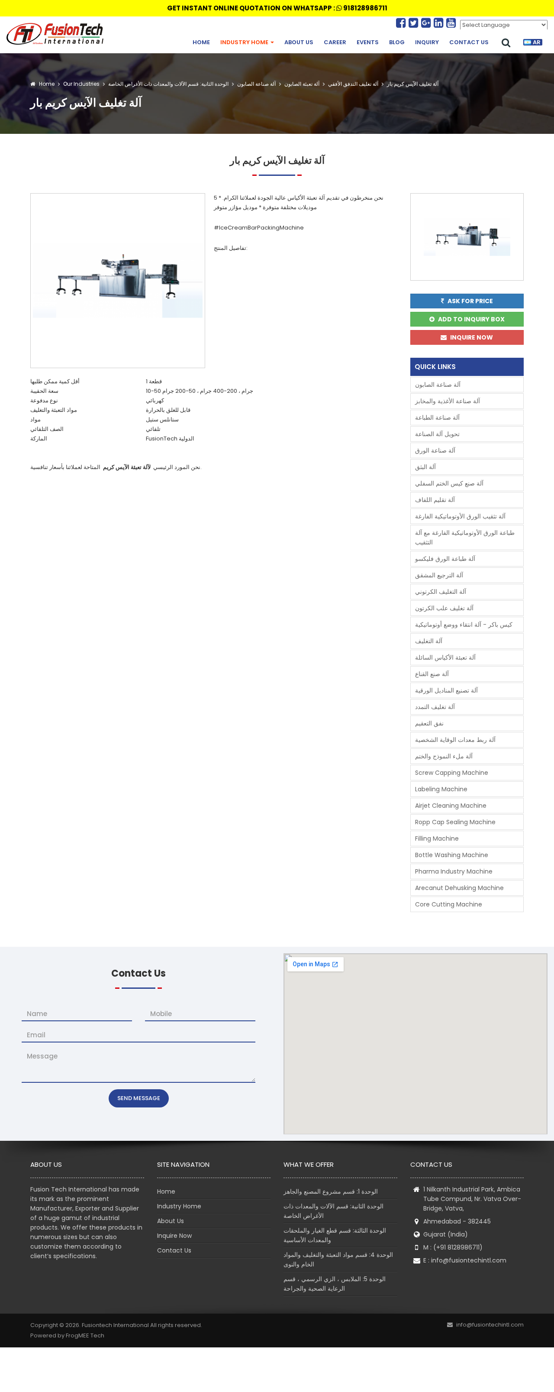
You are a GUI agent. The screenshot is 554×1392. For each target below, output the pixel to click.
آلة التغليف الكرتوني (440, 591)
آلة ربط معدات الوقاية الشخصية (455, 739)
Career (335, 42)
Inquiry (427, 42)
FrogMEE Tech (85, 1335)
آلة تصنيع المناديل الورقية (446, 690)
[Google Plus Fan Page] (427, 23)
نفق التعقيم (429, 723)
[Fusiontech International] (57, 33)
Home (201, 42)
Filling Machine (437, 838)
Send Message (138, 1098)
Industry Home (245, 42)
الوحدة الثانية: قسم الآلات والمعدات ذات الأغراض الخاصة (168, 83)
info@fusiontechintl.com (468, 1260)
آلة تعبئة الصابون (301, 83)
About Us (298, 42)
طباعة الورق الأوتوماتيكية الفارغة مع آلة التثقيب (465, 537)
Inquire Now (174, 1235)
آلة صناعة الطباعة (437, 417)
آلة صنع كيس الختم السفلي (449, 483)
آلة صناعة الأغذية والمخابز (447, 401)
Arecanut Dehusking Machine (459, 888)
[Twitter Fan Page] (415, 23)
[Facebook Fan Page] (402, 23)
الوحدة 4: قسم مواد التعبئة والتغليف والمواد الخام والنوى (338, 1259)
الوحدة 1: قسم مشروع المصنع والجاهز (330, 1191)
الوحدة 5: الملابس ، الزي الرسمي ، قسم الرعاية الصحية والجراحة (334, 1284)
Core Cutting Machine (448, 904)
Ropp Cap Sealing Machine (455, 822)
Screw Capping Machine (451, 772)
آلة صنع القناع (432, 674)
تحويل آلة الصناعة (437, 434)
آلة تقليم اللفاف (435, 499)
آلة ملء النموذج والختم (444, 756)
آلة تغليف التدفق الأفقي (352, 83)
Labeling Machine (441, 789)
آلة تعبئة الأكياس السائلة (445, 657)
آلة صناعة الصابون (256, 83)
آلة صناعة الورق (435, 450)
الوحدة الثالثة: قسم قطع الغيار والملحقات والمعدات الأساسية (334, 1235)
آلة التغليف (428, 641)
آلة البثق (425, 467)
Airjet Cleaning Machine (450, 805)
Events (368, 42)
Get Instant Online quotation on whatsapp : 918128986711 (277, 8)
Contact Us (469, 42)
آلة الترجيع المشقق (439, 575)
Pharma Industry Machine (454, 871)
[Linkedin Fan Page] (440, 23)
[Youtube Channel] (451, 23)
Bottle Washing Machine (451, 855)
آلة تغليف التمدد (435, 706)
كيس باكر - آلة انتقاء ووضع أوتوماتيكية (463, 624)
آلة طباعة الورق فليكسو (445, 558)
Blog (397, 42)
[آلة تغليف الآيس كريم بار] (117, 280)
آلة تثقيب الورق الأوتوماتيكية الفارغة (460, 516)
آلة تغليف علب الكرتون (444, 608)
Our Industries (81, 83)
